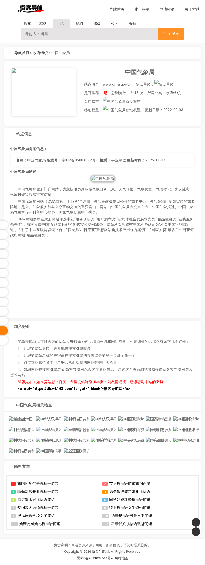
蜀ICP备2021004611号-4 (95, 558)
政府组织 (40, 53)
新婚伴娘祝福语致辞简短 (131, 523)
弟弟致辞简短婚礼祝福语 (129, 491)
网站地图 (121, 558)
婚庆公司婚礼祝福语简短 (39, 523)
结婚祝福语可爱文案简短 (131, 515)
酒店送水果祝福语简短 (36, 499)
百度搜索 (171, 33)
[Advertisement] (102, 279)
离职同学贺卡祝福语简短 (37, 483)
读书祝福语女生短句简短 (129, 507)
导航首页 (21, 53)
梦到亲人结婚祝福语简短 (37, 507)
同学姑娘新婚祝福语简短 (129, 499)
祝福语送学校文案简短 (36, 515)
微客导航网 (100, 552)
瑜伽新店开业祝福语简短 (37, 491)
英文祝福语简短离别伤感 (129, 483)
